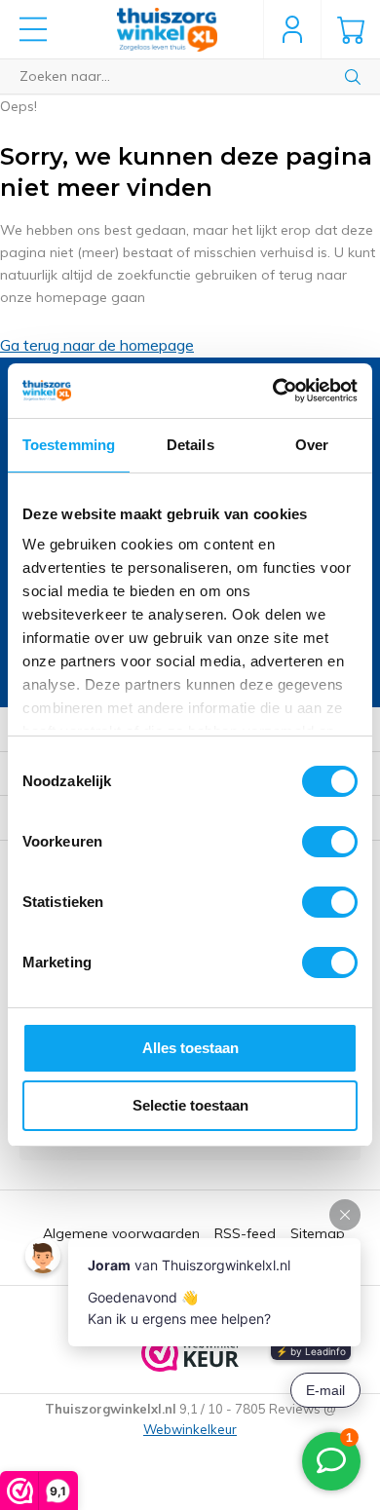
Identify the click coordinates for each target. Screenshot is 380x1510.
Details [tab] (190, 444)
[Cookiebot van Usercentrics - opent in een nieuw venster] (273, 390)
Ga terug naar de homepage (97, 345)
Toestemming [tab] (68, 444)
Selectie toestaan (190, 1105)
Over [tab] (311, 444)
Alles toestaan (190, 1047)
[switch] (330, 841)
